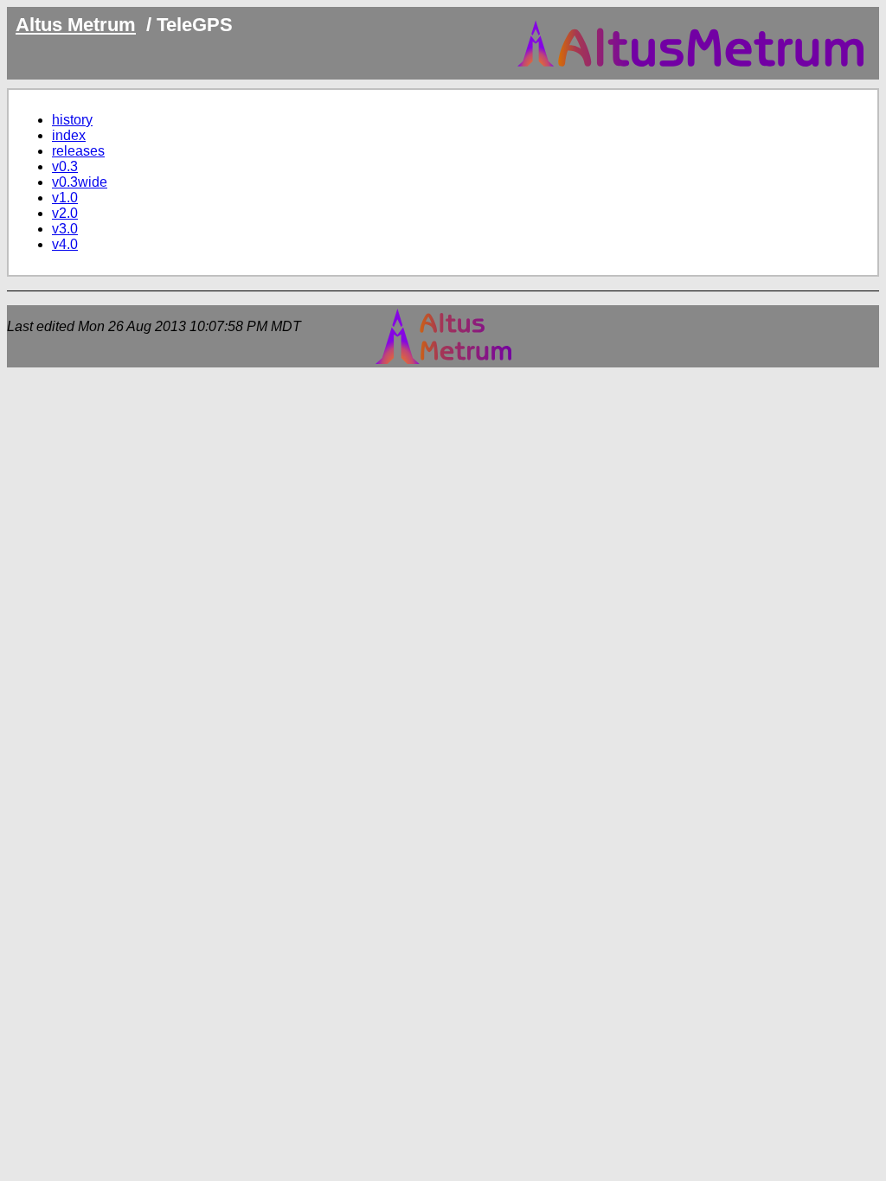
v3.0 (65, 228)
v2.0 (65, 213)
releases (78, 151)
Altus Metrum (76, 24)
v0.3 (65, 166)
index (69, 135)
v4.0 (65, 244)
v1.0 (65, 197)
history (72, 119)
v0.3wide (79, 182)
